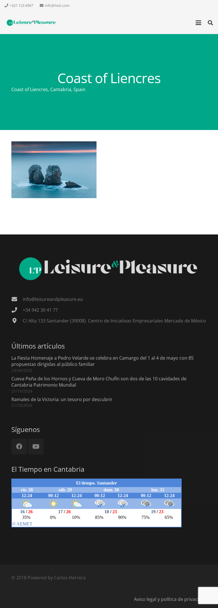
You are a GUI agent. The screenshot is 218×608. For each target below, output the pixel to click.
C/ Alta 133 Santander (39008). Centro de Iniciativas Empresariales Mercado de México (114, 321)
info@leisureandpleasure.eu (53, 299)
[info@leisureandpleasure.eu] (17, 299)
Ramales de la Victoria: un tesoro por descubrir (61, 399)
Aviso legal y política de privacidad (170, 599)
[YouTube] (36, 446)
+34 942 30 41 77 (40, 310)
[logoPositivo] (31, 22)
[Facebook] (19, 446)
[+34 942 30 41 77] (17, 310)
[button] (198, 23)
